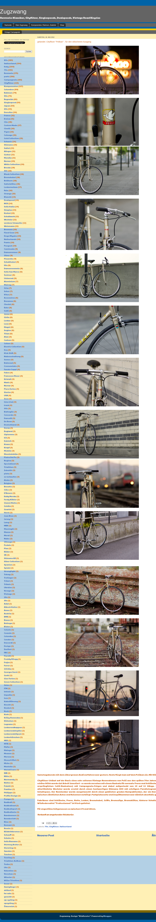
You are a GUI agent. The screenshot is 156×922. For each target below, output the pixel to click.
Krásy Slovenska (12, 717)
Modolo (7, 450)
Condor (7, 639)
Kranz (7, 444)
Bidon (7, 626)
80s (6, 60)
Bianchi (8, 197)
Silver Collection (12, 561)
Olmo (6, 255)
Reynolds (8, 99)
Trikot (7, 581)
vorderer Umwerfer (13, 223)
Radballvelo (10, 812)
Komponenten (11, 86)
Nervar (7, 385)
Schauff (7, 834)
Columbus (9, 89)
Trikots (7, 584)
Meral (7, 535)
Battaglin (9, 411)
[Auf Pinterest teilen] (56, 823)
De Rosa (8, 421)
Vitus (6, 294)
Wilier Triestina (11, 880)
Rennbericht (10, 818)
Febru (7, 372)
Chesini (7, 304)
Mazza (7, 532)
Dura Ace (8, 112)
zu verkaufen (10, 476)
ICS (5, 437)
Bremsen (8, 229)
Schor (6, 291)
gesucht (8, 896)
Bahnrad (8, 363)
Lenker (7, 320)
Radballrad (10, 805)
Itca (6, 350)
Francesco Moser (12, 376)
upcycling (9, 903)
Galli (6, 310)
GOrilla (7, 668)
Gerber (7, 154)
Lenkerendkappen (13, 727)
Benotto (8, 486)
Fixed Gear (9, 232)
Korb (6, 714)
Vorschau (8, 873)
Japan (7, 105)
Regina (7, 460)
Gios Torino (9, 678)
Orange (8, 193)
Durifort (8, 649)
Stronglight (9, 571)
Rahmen (8, 92)
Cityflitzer (54, 826)
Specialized (10, 463)
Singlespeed (10, 102)
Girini (6, 314)
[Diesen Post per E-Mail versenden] (47, 823)
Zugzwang (13, 11)
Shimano (8, 144)
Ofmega (8, 542)
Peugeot (8, 245)
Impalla (8, 694)
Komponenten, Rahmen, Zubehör (43, 25)
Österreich (9, 906)
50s (5, 265)
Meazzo (7, 753)
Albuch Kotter (10, 607)
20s (5, 597)
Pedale (7, 545)
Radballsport (10, 808)
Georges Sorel (10, 672)
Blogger (107, 916)
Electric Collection (12, 346)
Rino (6, 821)
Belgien (8, 483)
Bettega (8, 623)
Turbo (7, 864)
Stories (7, 392)
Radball (8, 802)
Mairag (7, 284)
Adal (6, 603)
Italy (6, 66)
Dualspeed (9, 200)
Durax (7, 428)
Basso (7, 620)
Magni (7, 327)
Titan (6, 333)
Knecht (7, 704)
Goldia (7, 506)
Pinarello (8, 258)
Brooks (7, 167)
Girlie (6, 317)
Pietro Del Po (10, 457)
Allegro (7, 151)
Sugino (7, 330)
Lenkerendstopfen (13, 730)
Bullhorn (8, 180)
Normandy (9, 779)
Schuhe (7, 838)
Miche (7, 763)
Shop (62, 25)
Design (7, 646)
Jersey (7, 519)
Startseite (8, 25)
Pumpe (7, 799)
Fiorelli (7, 655)
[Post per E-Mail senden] (42, 822)
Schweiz (8, 141)
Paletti (7, 786)
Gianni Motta (10, 502)
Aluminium (9, 281)
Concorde (8, 415)
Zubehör (8, 470)
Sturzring (8, 847)
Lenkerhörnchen (12, 737)
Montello (8, 766)
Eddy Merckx (10, 496)
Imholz (7, 691)
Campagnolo (10, 79)
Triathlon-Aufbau (12, 860)
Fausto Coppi (10, 369)
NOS (6, 203)
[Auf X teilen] (51, 823)
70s (46, 826)
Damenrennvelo (12, 268)
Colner (7, 343)
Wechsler (8, 219)
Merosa (7, 756)
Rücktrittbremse (12, 831)
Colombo (8, 636)
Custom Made (10, 125)
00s (6, 408)
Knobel (7, 708)
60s (6, 109)
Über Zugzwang (21, 25)
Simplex (8, 210)
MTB (6, 743)
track (6, 405)
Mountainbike (11, 454)
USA (6, 395)
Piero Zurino (10, 389)
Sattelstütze (10, 184)
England (8, 431)
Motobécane (10, 769)
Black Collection (12, 174)
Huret (6, 512)
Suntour (8, 275)
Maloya (8, 750)
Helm (6, 685)
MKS (6, 740)
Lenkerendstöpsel (12, 734)
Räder (7, 551)
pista (6, 473)
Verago (7, 590)
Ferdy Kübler (10, 499)
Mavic (7, 382)
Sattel (7, 148)
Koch (6, 711)
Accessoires (9, 297)
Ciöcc (6, 489)
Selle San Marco (11, 271)
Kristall (7, 379)
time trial (8, 402)
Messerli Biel (10, 760)
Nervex (7, 161)
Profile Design (11, 795)
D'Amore (8, 493)
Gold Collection (11, 138)
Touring (8, 857)
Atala (7, 480)
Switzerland (65, 826)
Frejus (7, 662)
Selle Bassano (11, 841)
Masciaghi (9, 529)
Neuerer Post (45, 835)
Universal (8, 278)
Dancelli (8, 418)
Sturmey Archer (11, 844)
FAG (6, 652)
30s (5, 600)
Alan (6, 336)
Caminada (9, 249)
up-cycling (9, 899)
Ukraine (8, 587)
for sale (7, 893)
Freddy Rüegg (11, 659)
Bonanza (8, 301)
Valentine (8, 870)
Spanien (8, 564)
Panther (8, 789)
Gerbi (6, 675)
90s (6, 96)
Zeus (6, 398)
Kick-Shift (8, 353)
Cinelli (7, 128)
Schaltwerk (9, 216)
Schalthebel (10, 262)
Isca (6, 698)
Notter (7, 782)
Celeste (7, 629)
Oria (6, 288)
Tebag (7, 574)
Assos (6, 610)
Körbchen (8, 721)
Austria (7, 613)
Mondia (8, 157)
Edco (6, 307)
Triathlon (8, 467)
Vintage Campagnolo (12, 32)
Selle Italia (9, 206)
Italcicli (7, 441)
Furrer (7, 665)
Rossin (7, 828)
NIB (5, 773)
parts (6, 76)
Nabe (6, 538)
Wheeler (8, 877)
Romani (8, 825)
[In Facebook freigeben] (54, 823)
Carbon (7, 340)
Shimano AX (10, 558)
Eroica (7, 118)
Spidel (7, 568)
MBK (6, 525)
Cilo (6, 122)
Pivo (6, 548)
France (7, 115)
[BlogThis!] (49, 823)
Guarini (7, 509)
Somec (7, 359)
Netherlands (10, 239)
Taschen (8, 854)
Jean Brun (9, 516)
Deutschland (10, 424)
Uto (6, 867)
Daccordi (8, 642)
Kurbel (7, 213)
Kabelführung (11, 701)
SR (5, 555)
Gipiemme (9, 434)
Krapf (7, 447)
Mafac (7, 747)
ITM (5, 688)
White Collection (12, 164)
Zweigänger (10, 886)
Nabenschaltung (12, 356)
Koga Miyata (10, 236)
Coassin (8, 633)
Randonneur (10, 815)
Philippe (8, 792)
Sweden (8, 851)
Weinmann (9, 226)
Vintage (8, 594)
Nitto (6, 776)
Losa (6, 323)
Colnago (8, 135)
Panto (7, 242)
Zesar (6, 883)
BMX (6, 616)
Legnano (8, 724)
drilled (7, 890)
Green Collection (12, 681)
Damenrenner (10, 252)
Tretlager (8, 577)
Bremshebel (10, 177)
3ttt (5, 170)
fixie (6, 190)
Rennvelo (8, 73)
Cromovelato (10, 366)
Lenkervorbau (11, 187)
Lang (6, 522)
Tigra (6, 131)
